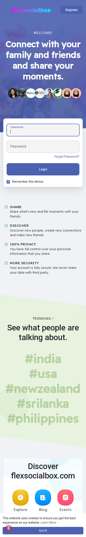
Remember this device (27, 181)
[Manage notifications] (8, 528)
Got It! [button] (43, 530)
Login (43, 169)
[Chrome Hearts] (22, 93)
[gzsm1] (76, 93)
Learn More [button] (48, 522)
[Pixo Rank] (31, 93)
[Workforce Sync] (40, 93)
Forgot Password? (66, 156)
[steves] (67, 93)
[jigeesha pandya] (13, 93)
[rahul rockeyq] (49, 93)
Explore (20, 509)
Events (65, 509)
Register (71, 10)
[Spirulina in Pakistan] (58, 93)
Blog (43, 509)
